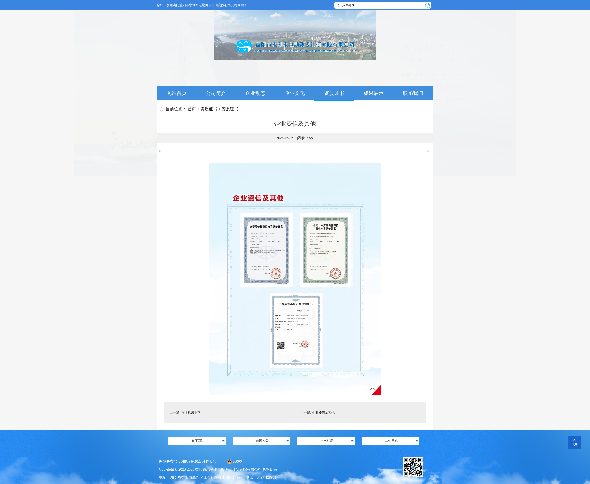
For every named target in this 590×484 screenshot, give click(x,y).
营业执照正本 (191, 412)
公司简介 (216, 93)
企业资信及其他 (323, 412)
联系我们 (413, 93)
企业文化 (295, 93)
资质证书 (334, 93)
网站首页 (176, 93)
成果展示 (373, 93)
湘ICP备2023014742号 (198, 461)
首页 (192, 109)
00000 (237, 461)
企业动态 (255, 93)
